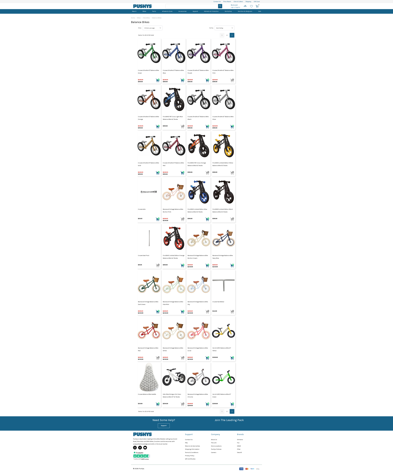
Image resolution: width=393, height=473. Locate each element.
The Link (213, 443)
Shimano (240, 439)
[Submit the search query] (220, 6)
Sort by (211, 28)
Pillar (239, 449)
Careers (213, 452)
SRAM (239, 446)
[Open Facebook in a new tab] (140, 447)
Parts (154, 11)
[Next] (232, 35)
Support (164, 425)
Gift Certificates (190, 459)
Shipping (248, 1)
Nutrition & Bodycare (245, 11)
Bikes (144, 11)
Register (237, 7)
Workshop (228, 11)
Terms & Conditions (191, 452)
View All (239, 452)
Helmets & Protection (211, 11)
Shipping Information (192, 449)
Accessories (182, 11)
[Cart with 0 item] (257, 6)
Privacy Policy (189, 456)
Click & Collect (238, 1)
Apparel (195, 11)
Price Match (227, 1)
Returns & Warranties (192, 446)
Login (232, 7)
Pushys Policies (216, 449)
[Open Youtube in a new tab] (145, 447)
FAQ (186, 443)
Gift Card (257, 1)
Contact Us (217, 1)
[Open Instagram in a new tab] (135, 447)
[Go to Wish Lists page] (251, 6)
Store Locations (216, 446)
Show (139, 28)
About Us (214, 439)
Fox (238, 443)
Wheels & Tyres (167, 11)
